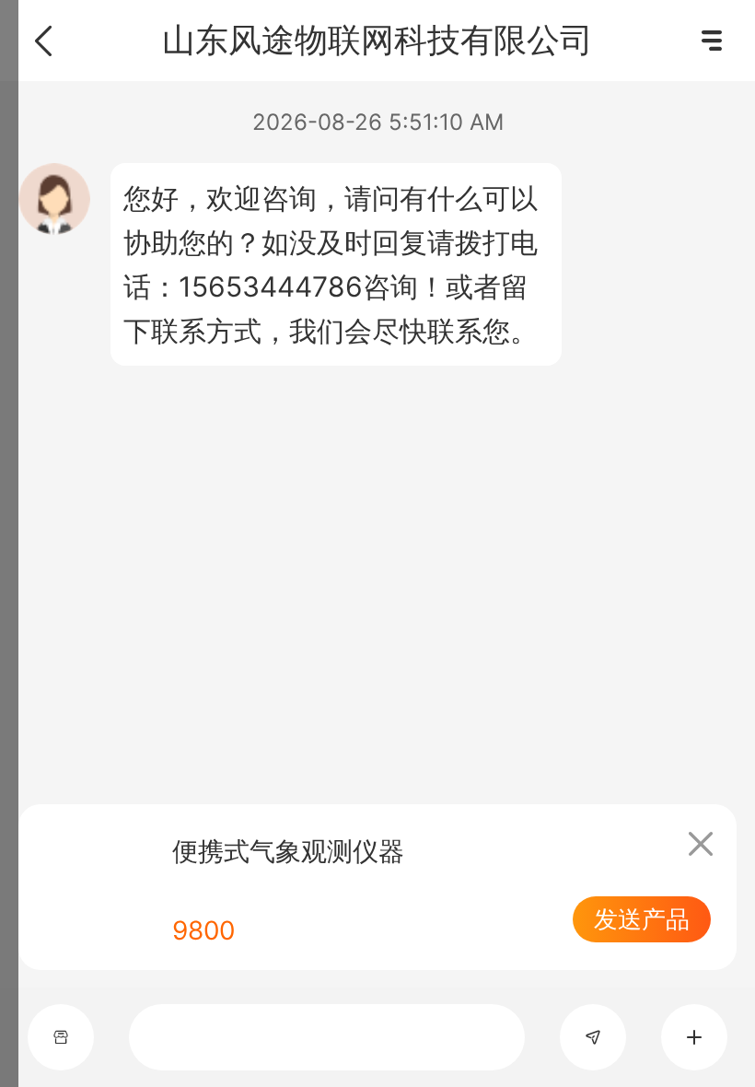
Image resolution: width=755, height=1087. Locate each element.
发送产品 (642, 919)
